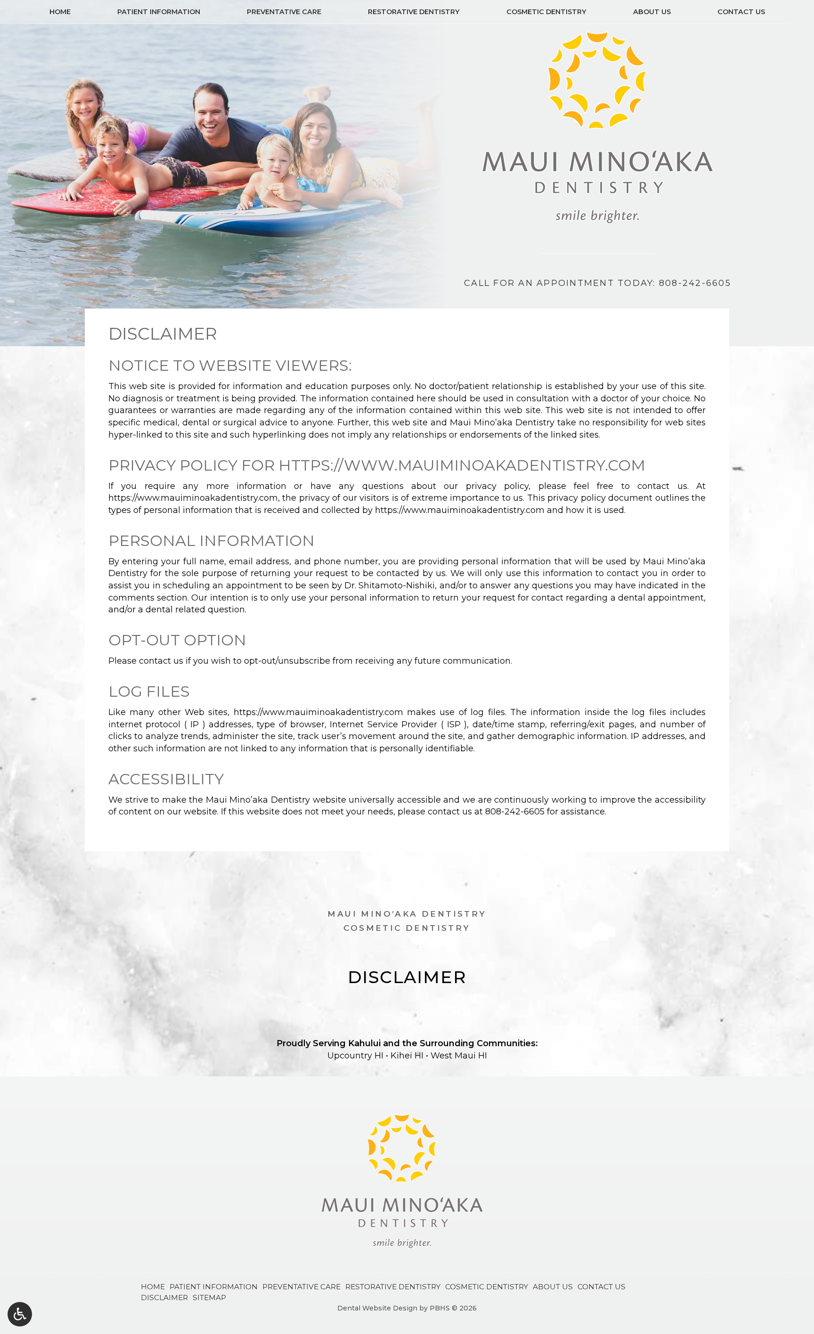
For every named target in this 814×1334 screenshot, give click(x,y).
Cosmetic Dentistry (546, 12)
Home (60, 12)
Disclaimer (164, 1297)
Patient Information (158, 12)
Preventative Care (284, 12)
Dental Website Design (377, 1308)
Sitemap (209, 1297)
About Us (652, 12)
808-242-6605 (515, 811)
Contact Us (741, 12)
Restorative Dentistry (414, 12)
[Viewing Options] (20, 1314)
